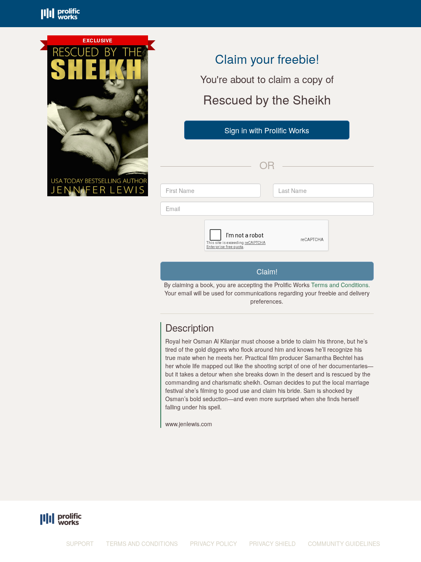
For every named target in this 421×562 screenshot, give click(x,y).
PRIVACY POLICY (213, 543)
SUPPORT (80, 543)
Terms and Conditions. (340, 285)
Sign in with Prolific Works (266, 130)
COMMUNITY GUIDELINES (344, 543)
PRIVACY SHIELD (272, 543)
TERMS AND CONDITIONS (142, 543)
